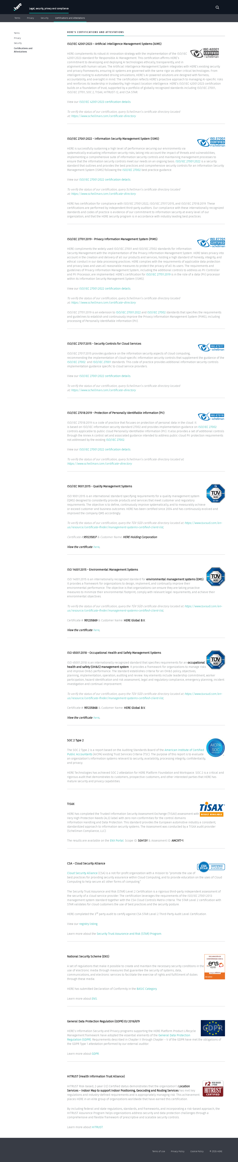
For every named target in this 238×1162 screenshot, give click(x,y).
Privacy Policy (177, 1151)
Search (217, 8)
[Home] (17, 7)
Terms (17, 18)
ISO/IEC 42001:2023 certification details (105, 102)
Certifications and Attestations (70, 18)
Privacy (30, 18)
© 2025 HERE (216, 1151)
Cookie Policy (197, 1151)
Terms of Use (158, 1151)
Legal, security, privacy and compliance (49, 8)
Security (45, 18)
